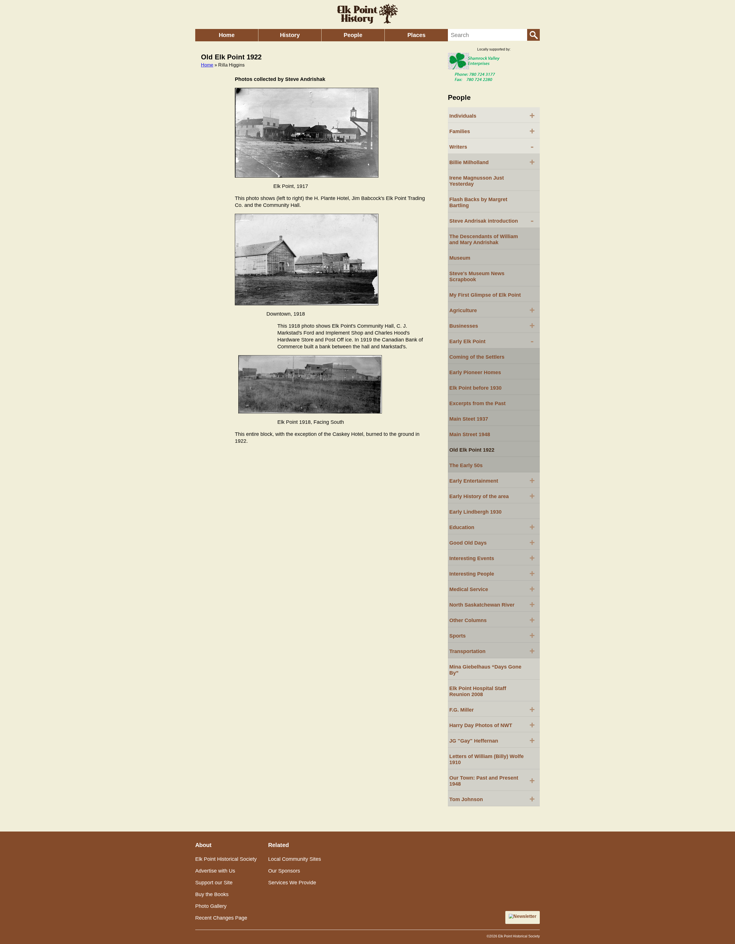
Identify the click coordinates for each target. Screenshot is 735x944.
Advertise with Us (215, 871)
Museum (459, 258)
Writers (491, 146)
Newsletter (524, 916)
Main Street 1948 (469, 434)
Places (416, 35)
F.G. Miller (492, 709)
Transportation (492, 651)
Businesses (492, 325)
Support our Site (214, 882)
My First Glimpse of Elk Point (485, 295)
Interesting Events (492, 558)
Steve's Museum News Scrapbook (476, 276)
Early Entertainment (492, 480)
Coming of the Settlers (476, 357)
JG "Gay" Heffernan (492, 740)
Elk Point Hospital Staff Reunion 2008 (477, 691)
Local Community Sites (294, 859)
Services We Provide (292, 882)
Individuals (492, 115)
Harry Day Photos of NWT (492, 725)
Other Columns (492, 620)
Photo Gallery (211, 906)
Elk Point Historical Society (226, 859)
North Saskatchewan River (492, 604)
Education (492, 527)
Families (492, 131)
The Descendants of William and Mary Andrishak (483, 239)
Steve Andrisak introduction (491, 220)
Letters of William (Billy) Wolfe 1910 (486, 759)
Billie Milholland (492, 162)
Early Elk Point (491, 341)
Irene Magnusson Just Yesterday (476, 181)
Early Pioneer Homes (475, 372)
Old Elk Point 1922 (471, 450)
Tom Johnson (492, 799)
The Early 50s (466, 465)
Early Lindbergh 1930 (475, 512)
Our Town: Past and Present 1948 (492, 781)
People (353, 35)
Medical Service (492, 589)
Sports (492, 635)
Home (227, 35)
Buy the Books (212, 894)
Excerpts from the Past (477, 403)
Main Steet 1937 (468, 419)
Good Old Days (492, 542)
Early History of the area (492, 496)
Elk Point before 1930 (475, 388)
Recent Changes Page (221, 918)
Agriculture (492, 310)
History (290, 35)
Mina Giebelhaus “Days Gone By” (485, 670)
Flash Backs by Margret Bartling (478, 202)
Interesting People (492, 573)
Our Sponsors (284, 871)
